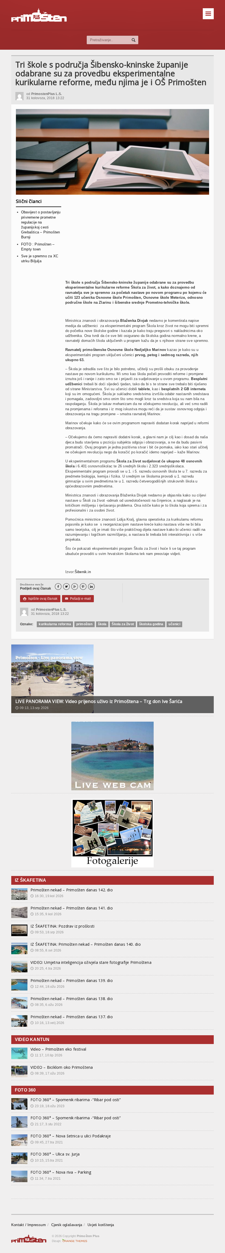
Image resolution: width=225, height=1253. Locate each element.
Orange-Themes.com (75, 1240)
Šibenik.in (83, 572)
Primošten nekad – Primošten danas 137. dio (71, 1016)
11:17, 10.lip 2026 (46, 1055)
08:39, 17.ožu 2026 (47, 1073)
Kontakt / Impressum (28, 1225)
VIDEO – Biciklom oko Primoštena (61, 1067)
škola (102, 624)
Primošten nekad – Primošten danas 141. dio (71, 908)
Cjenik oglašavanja (66, 1225)
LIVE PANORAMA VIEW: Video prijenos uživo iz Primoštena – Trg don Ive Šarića (98, 701)
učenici (174, 624)
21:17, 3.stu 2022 (45, 1124)
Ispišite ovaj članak (40, 599)
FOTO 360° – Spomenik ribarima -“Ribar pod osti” (75, 1099)
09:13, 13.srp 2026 (32, 708)
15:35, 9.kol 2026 (45, 914)
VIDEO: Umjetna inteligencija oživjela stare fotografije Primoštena (90, 962)
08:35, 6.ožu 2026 (46, 1005)
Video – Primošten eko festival (58, 1049)
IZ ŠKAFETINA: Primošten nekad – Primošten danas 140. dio (85, 944)
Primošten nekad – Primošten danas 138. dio (71, 998)
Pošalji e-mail (78, 599)
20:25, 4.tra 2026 (45, 968)
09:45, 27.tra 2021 (46, 1142)
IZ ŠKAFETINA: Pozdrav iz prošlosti (62, 926)
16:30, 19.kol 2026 (46, 896)
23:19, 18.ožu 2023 (47, 1106)
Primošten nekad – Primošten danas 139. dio (71, 980)
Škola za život (123, 624)
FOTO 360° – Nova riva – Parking (60, 1172)
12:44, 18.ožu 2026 (47, 987)
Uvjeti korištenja (101, 1225)
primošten (84, 624)
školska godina (151, 624)
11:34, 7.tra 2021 (45, 1179)
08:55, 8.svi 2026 (45, 950)
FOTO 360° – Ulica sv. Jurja (55, 1154)
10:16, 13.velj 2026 (47, 1023)
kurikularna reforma (55, 624)
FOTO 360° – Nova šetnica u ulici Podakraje (70, 1135)
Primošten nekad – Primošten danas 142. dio (71, 889)
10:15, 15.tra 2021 (46, 1160)
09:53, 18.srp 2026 (47, 932)
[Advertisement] (137, 239)
